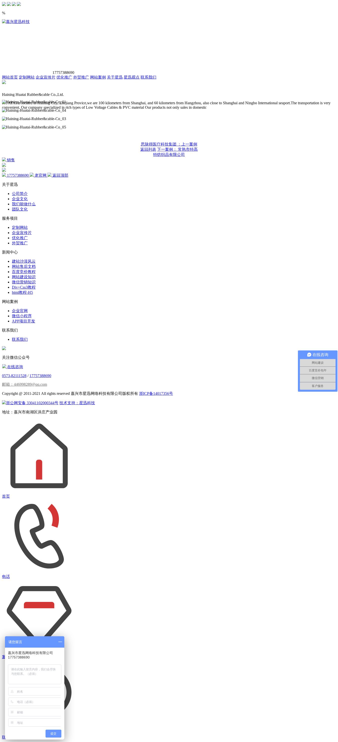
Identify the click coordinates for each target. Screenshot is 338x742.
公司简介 (20, 193)
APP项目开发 (23, 321)
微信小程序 (22, 316)
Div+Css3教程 (24, 287)
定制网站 (27, 77)
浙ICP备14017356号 (156, 393)
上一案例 (169, 144)
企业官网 (20, 311)
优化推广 (64, 77)
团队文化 (20, 209)
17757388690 (40, 376)
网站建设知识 (24, 277)
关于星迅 (115, 77)
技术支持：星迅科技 (77, 403)
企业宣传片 (45, 77)
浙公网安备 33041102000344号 (32, 403)
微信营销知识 (24, 282)
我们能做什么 (24, 204)
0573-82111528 (14, 376)
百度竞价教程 (24, 272)
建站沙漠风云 (24, 261)
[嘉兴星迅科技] (16, 22)
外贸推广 (81, 77)
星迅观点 (132, 77)
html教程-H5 (22, 292)
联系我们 (148, 77)
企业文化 (20, 199)
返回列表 (148, 149)
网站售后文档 (24, 266)
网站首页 (10, 77)
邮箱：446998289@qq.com (24, 384)
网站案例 (98, 77)
